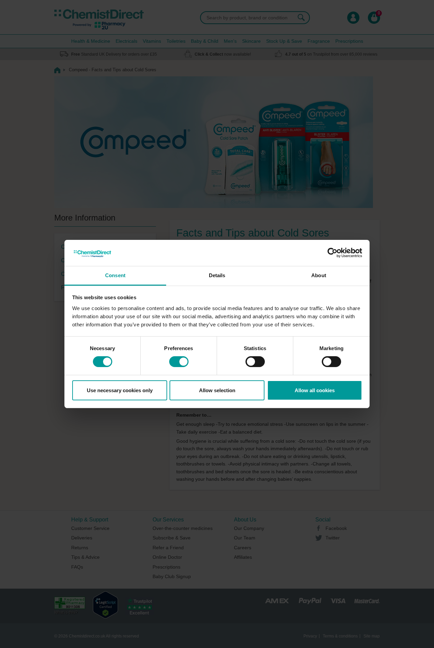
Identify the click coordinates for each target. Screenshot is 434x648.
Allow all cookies (315, 390)
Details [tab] (217, 275)
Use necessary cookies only (120, 390)
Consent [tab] (115, 275)
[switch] (179, 361)
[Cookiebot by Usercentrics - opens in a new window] (332, 253)
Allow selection (217, 390)
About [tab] (318, 275)
